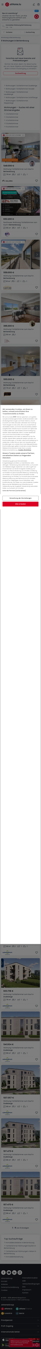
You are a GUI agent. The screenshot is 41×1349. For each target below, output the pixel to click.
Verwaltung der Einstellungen (20, 498)
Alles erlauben (20, 504)
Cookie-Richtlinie (24, 450)
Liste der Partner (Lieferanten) (14, 491)
